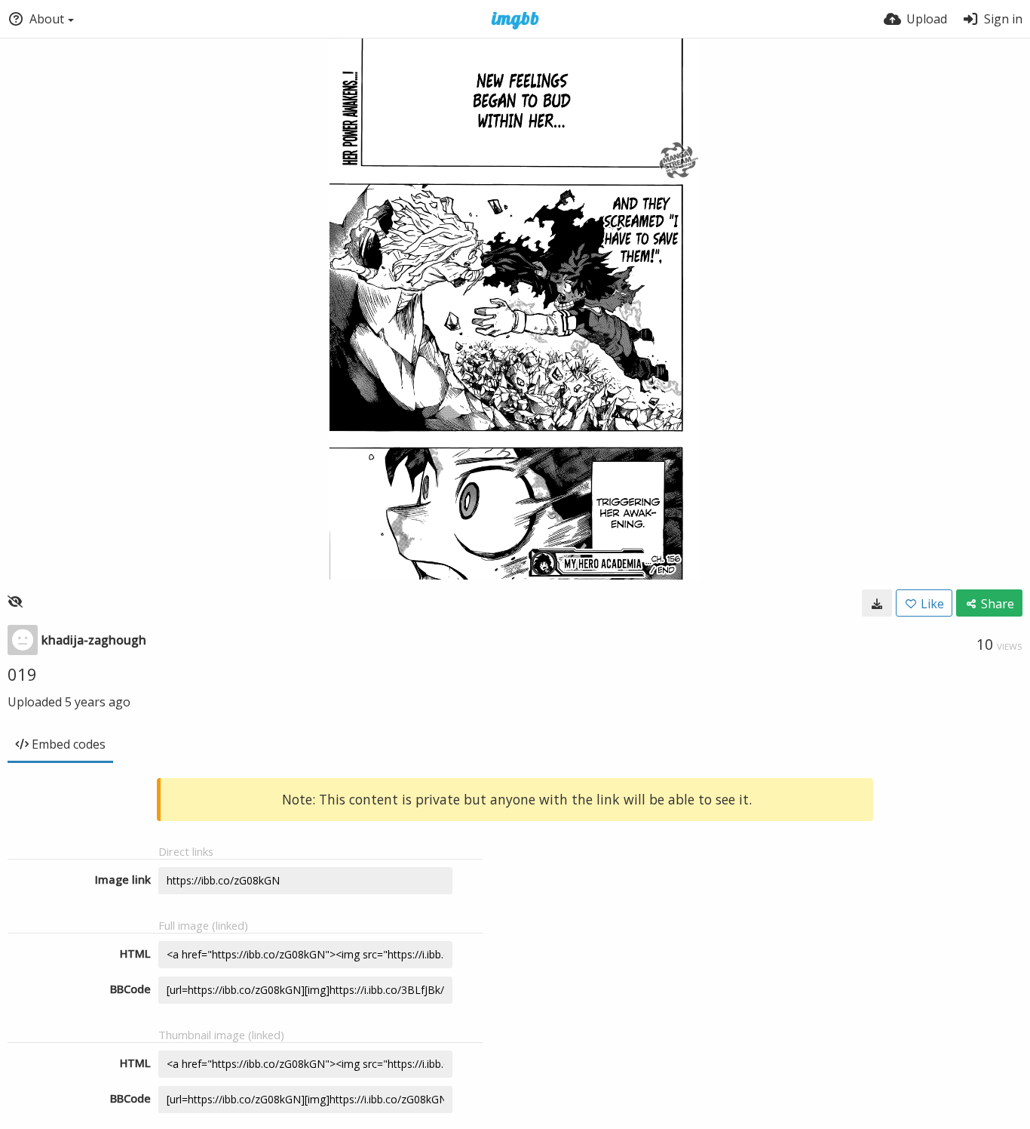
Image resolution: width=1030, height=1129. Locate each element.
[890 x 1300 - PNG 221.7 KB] (877, 603)
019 (22, 674)
